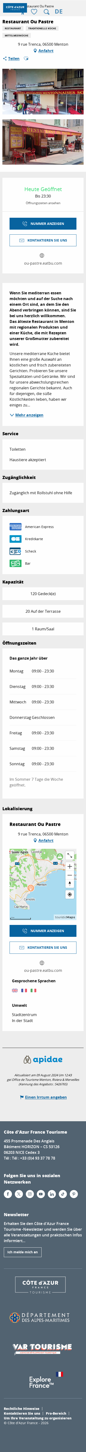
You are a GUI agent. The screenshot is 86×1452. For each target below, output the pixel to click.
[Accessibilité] (22, 12)
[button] (46, 12)
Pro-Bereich (56, 1413)
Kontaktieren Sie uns (22, 1413)
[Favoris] (34, 12)
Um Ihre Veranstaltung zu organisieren (37, 1418)
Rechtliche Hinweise (21, 1408)
